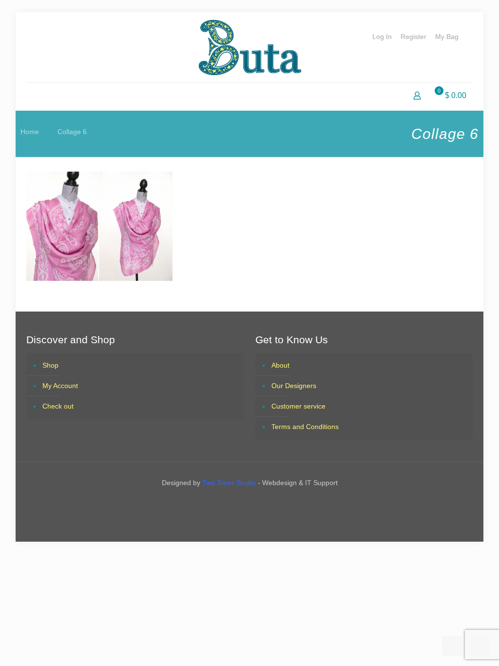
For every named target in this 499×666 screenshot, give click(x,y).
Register (413, 36)
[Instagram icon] (258, 503)
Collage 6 (72, 132)
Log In (382, 36)
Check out (58, 406)
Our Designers (293, 386)
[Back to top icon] (452, 646)
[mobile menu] (34, 96)
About (280, 365)
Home (29, 132)
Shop (50, 365)
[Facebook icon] (240, 503)
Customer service (298, 406)
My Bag (447, 36)
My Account (60, 386)
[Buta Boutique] (249, 47)
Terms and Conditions (305, 427)
